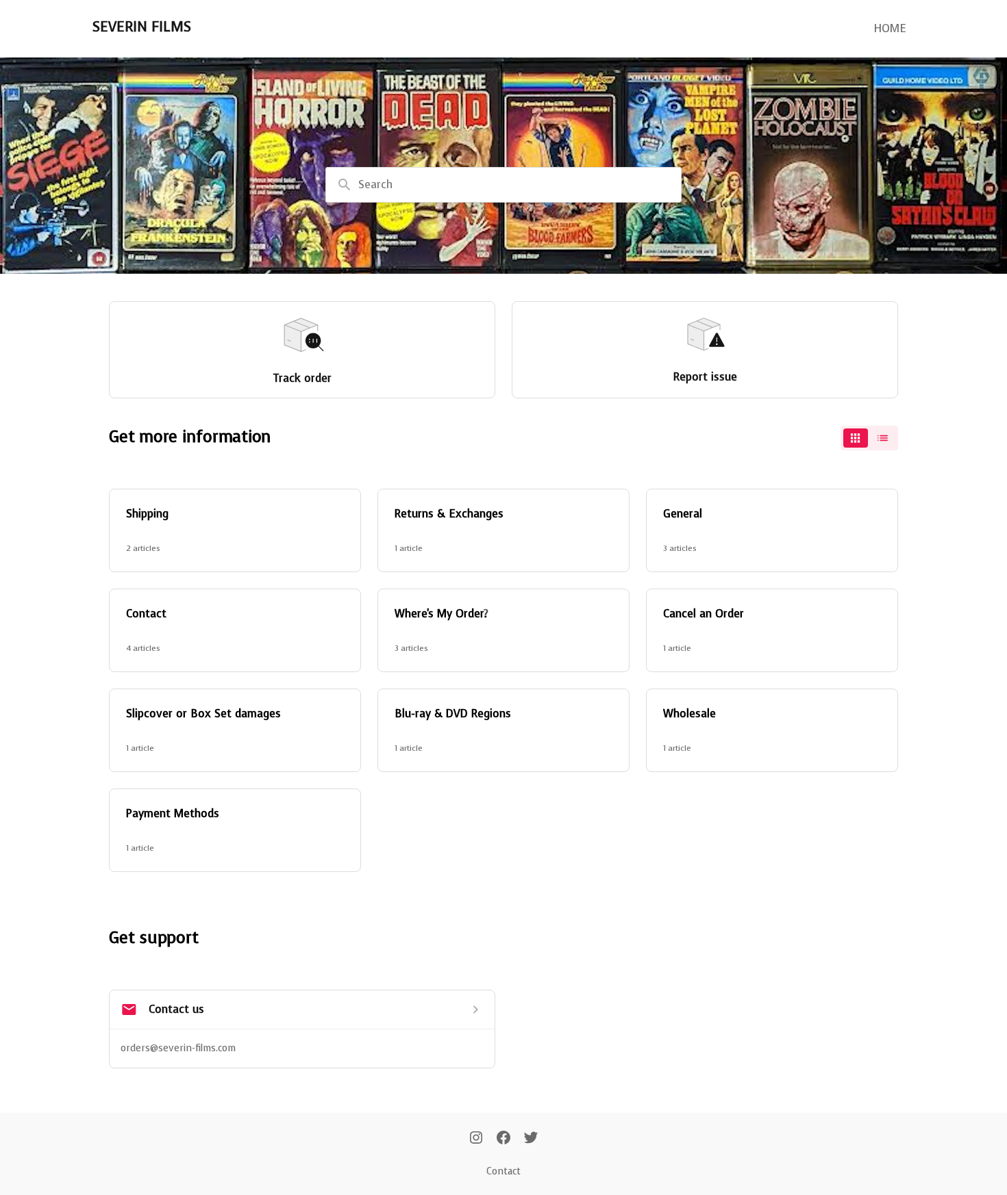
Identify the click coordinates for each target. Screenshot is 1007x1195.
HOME (889, 28)
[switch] (869, 438)
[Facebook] (503, 1138)
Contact (503, 1171)
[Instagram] (476, 1138)
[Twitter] (531, 1138)
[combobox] (503, 185)
